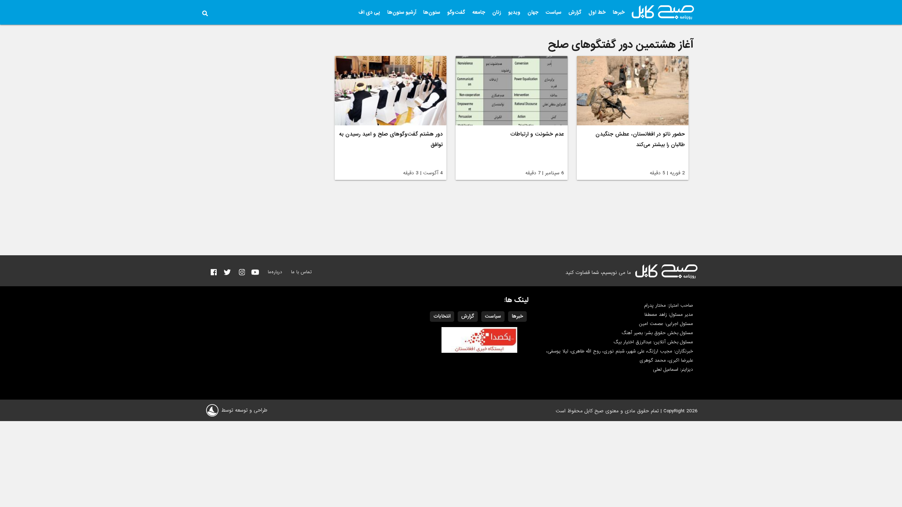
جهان (532, 12)
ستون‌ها (431, 12)
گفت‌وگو (456, 12)
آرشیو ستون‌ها (401, 12)
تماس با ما (301, 272)
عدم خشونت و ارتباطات (537, 134)
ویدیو (514, 12)
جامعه (478, 12)
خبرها (619, 12)
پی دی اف (369, 12)
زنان (496, 12)
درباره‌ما (275, 272)
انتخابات (442, 316)
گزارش (574, 12)
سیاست (553, 12)
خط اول (597, 12)
